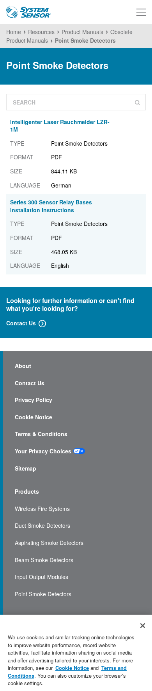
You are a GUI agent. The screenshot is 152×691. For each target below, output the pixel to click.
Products (27, 491)
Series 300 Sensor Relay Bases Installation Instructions (51, 206)
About (23, 366)
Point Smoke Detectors (43, 594)
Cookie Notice (33, 417)
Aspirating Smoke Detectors (49, 543)
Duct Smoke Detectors (42, 525)
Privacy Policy (33, 400)
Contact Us (21, 323)
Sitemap (25, 468)
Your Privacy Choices (43, 451)
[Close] (142, 625)
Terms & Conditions (41, 434)
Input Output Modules (41, 577)
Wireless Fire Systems (42, 508)
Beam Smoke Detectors (44, 560)
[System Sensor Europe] (28, 12)
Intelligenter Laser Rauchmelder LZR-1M (60, 126)
